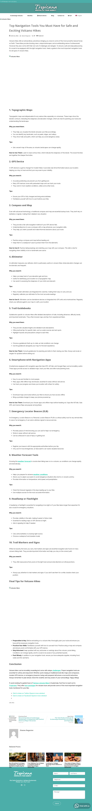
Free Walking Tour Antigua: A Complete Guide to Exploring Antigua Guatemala (36, 765)
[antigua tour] (54, 761)
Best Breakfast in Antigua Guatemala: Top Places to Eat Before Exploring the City (17, 765)
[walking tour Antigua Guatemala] (36, 761)
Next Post (61, 718)
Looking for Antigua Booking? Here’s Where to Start (54, 765)
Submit (57, 803)
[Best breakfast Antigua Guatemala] (17, 761)
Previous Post (31, 718)
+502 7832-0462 (25, 782)
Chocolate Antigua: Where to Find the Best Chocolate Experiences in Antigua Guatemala (72, 765)
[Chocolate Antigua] (72, 761)
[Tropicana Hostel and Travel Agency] (46, 12)
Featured (40, 35)
